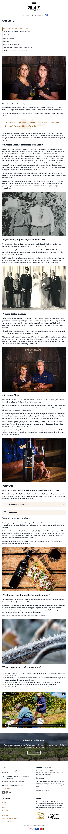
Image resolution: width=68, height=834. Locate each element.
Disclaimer (5, 815)
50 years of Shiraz (8, 38)
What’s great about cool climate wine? (15, 51)
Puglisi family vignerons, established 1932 (16, 32)
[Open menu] (34, 3)
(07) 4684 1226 (6, 788)
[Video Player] (34, 710)
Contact (4, 802)
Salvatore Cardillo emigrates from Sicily (15, 28)
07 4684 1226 (25, 15)
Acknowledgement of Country (9, 821)
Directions (4, 805)
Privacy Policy (5, 810)
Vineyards (6, 41)
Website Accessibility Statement (10, 818)
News (3, 807)
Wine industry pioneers (10, 35)
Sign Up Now (34, 752)
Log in (40, 15)
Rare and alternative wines (11, 44)
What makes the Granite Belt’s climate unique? (17, 48)
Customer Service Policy (8, 813)
